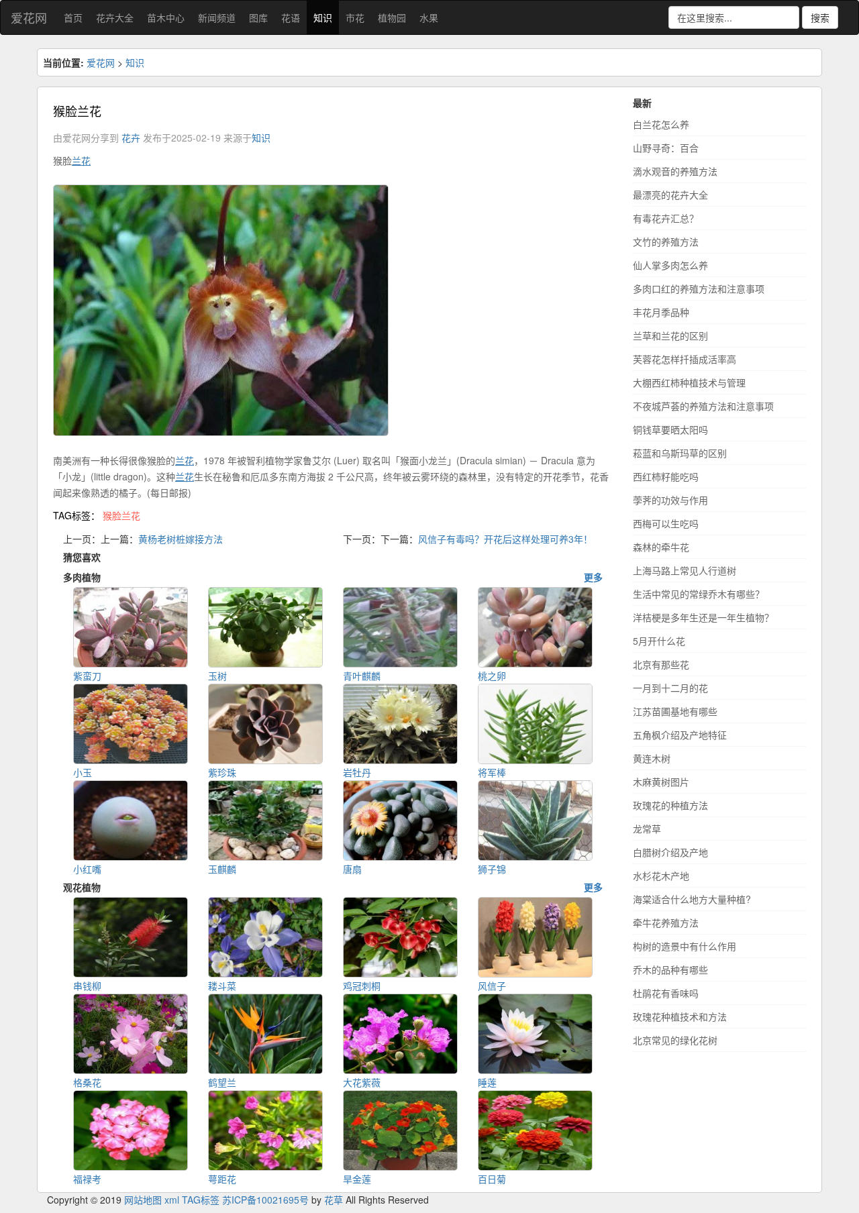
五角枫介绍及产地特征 (680, 734)
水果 (428, 17)
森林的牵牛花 (661, 546)
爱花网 (29, 17)
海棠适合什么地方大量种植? (692, 899)
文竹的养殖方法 (666, 241)
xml (171, 1199)
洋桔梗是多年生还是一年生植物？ (703, 617)
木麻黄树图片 (661, 781)
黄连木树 (651, 758)
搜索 (820, 17)
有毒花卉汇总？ (666, 218)
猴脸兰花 (121, 515)
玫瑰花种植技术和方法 (680, 1016)
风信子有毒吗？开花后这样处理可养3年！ (505, 538)
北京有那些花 (661, 664)
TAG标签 (200, 1199)
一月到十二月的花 (670, 687)
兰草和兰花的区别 (670, 335)
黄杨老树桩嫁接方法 (180, 538)
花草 (333, 1199)
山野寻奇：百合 (666, 147)
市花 (355, 17)
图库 (258, 17)
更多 (593, 577)
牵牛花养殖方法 (666, 922)
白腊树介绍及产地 (670, 852)
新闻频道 (217, 17)
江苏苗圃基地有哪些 (675, 711)
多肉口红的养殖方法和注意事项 (698, 288)
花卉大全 (115, 17)
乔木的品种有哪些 (670, 969)
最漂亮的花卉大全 (670, 194)
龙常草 (647, 828)
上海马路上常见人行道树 (684, 570)
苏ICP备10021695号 (265, 1199)
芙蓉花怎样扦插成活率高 (684, 359)
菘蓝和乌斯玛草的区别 (680, 453)
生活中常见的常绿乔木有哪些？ (698, 593)
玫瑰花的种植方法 (670, 805)
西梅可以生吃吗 (666, 523)
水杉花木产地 (661, 875)
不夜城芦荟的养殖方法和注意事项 (703, 406)
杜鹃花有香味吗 (666, 993)
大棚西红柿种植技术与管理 (689, 382)
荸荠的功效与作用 (670, 500)
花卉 (130, 137)
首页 (73, 17)
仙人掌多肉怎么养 (670, 265)
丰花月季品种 (661, 312)
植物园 (392, 17)
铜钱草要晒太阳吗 (670, 429)
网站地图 (143, 1199)
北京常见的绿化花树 (675, 1040)
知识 (322, 17)
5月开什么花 (659, 640)
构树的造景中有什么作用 (684, 946)
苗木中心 (166, 17)
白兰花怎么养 (661, 124)
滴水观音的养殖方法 (675, 171)
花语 (290, 17)
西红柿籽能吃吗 (666, 476)
